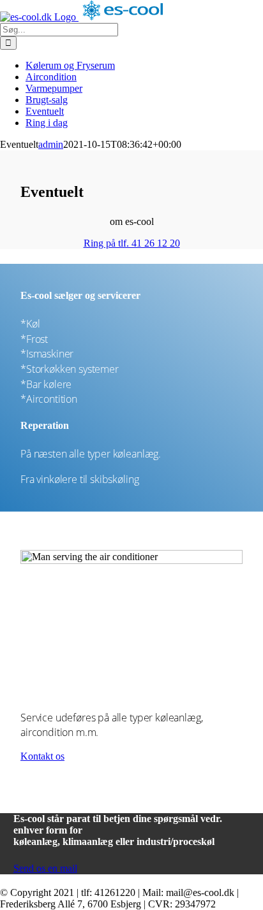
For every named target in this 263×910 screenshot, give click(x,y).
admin (50, 144)
